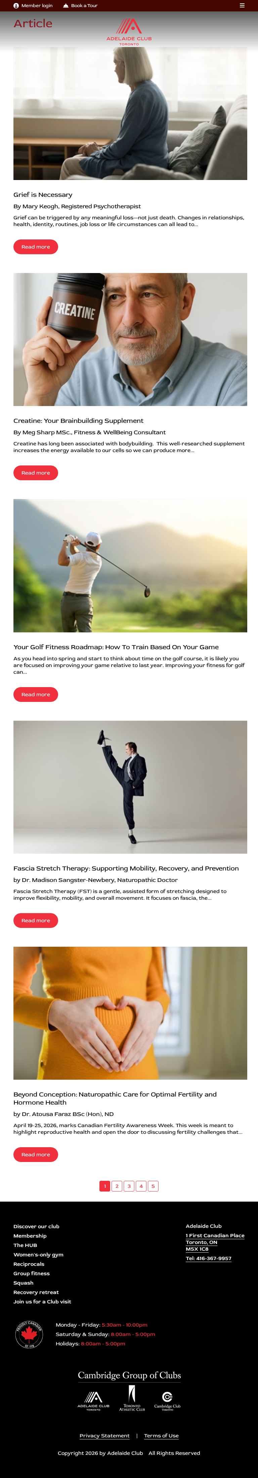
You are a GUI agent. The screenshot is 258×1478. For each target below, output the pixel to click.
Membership (30, 1236)
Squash (23, 1283)
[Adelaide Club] (129, 31)
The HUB (25, 1245)
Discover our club (36, 1226)
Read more (36, 246)
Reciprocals (28, 1264)
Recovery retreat (36, 1292)
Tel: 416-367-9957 (208, 1258)
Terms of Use (161, 1435)
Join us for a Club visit (42, 1301)
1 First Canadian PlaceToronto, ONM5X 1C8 (215, 1242)
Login (5, 1473)
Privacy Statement (105, 1435)
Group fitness (31, 1273)
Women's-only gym (38, 1254)
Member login (37, 5)
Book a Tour (84, 5)
